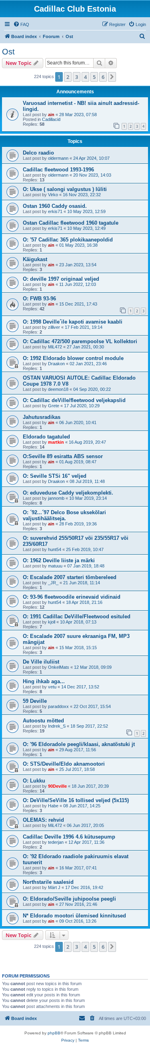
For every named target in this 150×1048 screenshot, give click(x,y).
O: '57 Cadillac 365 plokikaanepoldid (68, 240)
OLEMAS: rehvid (43, 820)
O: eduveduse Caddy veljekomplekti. (68, 493)
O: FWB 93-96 (39, 299)
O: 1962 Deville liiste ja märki (59, 560)
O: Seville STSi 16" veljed (54, 476)
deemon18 (58, 389)
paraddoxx (58, 706)
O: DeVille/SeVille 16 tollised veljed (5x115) (76, 800)
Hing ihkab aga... (44, 681)
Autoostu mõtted (43, 721)
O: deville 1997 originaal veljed (61, 279)
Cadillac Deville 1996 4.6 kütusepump (69, 837)
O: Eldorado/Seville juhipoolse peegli (69, 899)
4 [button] (85, 76)
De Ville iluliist (41, 662)
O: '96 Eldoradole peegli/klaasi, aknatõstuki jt (79, 744)
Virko (53, 194)
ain (51, 114)
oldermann (58, 158)
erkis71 (55, 211)
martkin (56, 442)
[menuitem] (21, 24)
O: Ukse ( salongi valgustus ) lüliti (65, 189)
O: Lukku (34, 781)
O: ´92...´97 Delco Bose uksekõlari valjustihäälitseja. (64, 515)
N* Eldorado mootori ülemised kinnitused (74, 916)
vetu (52, 686)
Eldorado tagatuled (46, 437)
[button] (112, 77)
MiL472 (55, 346)
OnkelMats (58, 667)
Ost (8, 51)
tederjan (56, 842)
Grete (53, 405)
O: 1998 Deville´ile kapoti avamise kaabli (72, 322)
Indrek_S (57, 726)
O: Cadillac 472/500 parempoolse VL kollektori (80, 341)
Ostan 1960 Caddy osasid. (55, 206)
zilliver (54, 327)
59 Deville (35, 701)
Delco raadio (38, 153)
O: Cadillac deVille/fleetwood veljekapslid (74, 400)
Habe (53, 805)
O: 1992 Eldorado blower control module (73, 358)
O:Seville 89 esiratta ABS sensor (63, 456)
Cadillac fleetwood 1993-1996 (58, 170)
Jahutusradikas (41, 417)
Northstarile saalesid (48, 882)
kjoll (51, 622)
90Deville (57, 786)
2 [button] (67, 76)
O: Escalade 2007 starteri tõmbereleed (69, 577)
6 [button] (103, 76)
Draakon (56, 363)
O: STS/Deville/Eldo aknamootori (64, 764)
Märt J (54, 887)
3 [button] (76, 76)
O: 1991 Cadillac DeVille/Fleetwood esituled (76, 617)
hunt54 (54, 549)
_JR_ (53, 582)
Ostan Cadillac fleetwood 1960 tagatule (70, 223)
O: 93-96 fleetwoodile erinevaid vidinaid (71, 597)
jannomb (56, 498)
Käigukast (35, 259)
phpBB (54, 1033)
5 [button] (94, 76)
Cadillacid (51, 119)
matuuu (55, 565)
